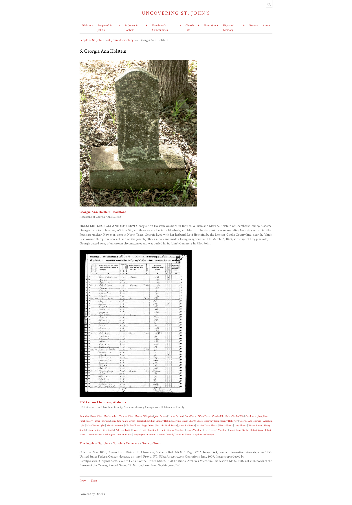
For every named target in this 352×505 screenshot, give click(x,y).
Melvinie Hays (179, 421)
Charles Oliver (132, 425)
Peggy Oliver (148, 425)
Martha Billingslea (144, 416)
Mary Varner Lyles (95, 425)
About (266, 25)
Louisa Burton (175, 416)
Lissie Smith (93, 430)
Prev (83, 481)
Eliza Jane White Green (123, 421)
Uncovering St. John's (176, 13)
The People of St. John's (95, 443)
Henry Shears (226, 425)
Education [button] (210, 25)
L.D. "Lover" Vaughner (216, 430)
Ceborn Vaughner (176, 430)
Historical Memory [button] (228, 28)
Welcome (87, 25)
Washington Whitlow (144, 434)
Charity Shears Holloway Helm (203, 421)
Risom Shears (255, 425)
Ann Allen (84, 416)
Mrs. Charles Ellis (235, 416)
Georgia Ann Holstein (250, 421)
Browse (253, 25)
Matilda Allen (110, 416)
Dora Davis (190, 416)
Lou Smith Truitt (156, 430)
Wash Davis (204, 416)
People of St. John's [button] (105, 28)
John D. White (124, 434)
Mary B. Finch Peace (166, 425)
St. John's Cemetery (120, 40)
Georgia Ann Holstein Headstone (103, 212)
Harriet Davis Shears (207, 425)
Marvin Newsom (115, 425)
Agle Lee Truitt (123, 430)
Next (94, 481)
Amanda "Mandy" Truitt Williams (174, 434)
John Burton (161, 416)
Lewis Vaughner (194, 430)
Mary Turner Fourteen (98, 421)
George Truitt (139, 430)
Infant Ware (257, 430)
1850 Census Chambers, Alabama (103, 402)
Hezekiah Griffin (145, 421)
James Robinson (187, 425)
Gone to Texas (151, 443)
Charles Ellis (218, 416)
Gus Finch (250, 416)
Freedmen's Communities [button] (160, 28)
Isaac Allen (96, 416)
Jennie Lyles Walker (239, 430)
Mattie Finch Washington (102, 434)
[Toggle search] (269, 4)
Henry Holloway (229, 421)
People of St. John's (92, 40)
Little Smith (108, 430)
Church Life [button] (190, 28)
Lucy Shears (240, 425)
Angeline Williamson (203, 434)
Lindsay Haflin (163, 421)
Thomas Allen (126, 416)
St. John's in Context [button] (131, 28)
